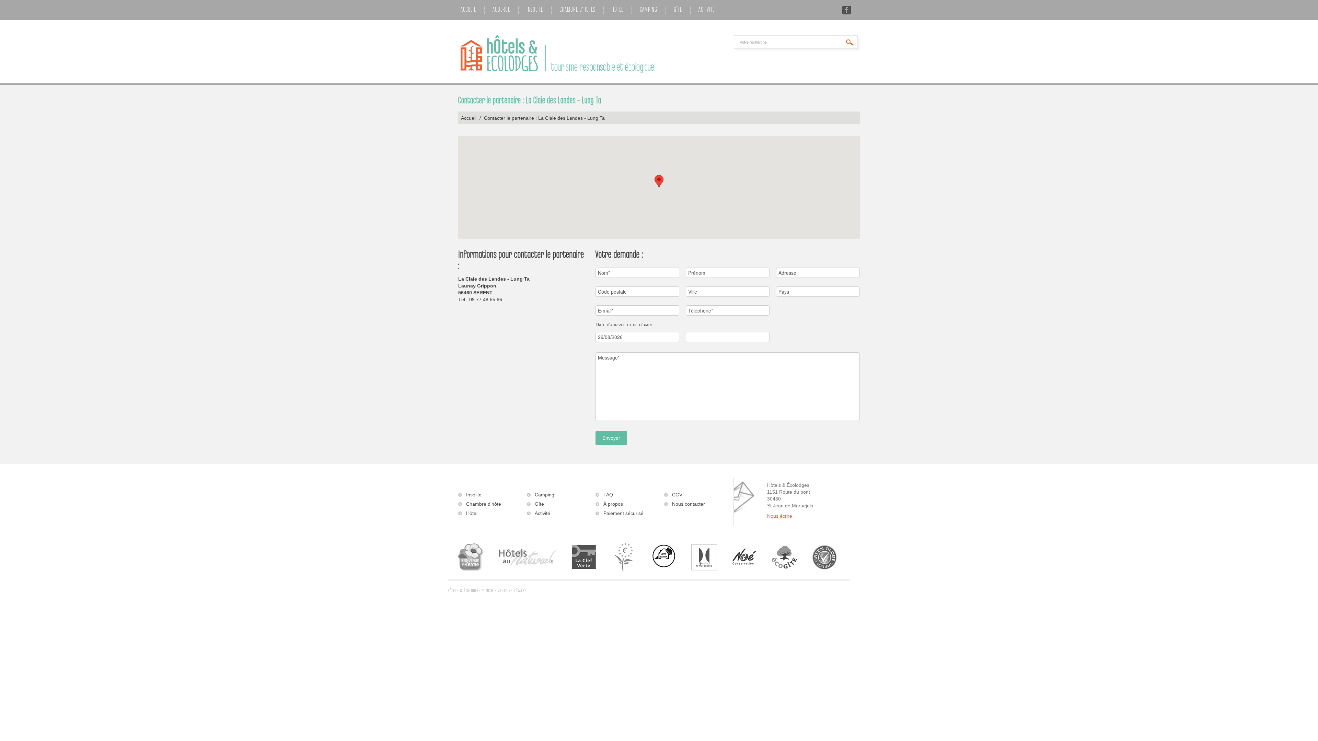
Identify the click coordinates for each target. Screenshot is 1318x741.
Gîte (678, 10)
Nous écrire (779, 516)
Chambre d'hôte (483, 504)
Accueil (468, 10)
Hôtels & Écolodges (464, 591)
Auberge (501, 10)
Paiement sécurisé (623, 513)
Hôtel (617, 10)
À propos (613, 504)
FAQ (608, 494)
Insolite (535, 10)
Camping (648, 10)
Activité (706, 10)
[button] (659, 181)
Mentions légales (512, 591)
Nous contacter (688, 504)
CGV (677, 494)
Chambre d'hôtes (577, 10)
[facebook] (846, 10)
